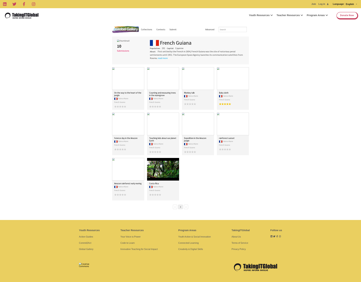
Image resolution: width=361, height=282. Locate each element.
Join (313, 4)
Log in (321, 4)
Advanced (209, 29)
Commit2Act (85, 243)
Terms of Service (240, 243)
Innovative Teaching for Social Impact (139, 249)
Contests (160, 29)
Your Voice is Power (130, 237)
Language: (338, 4)
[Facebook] (24, 4)
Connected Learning (188, 243)
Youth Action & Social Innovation (194, 237)
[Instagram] (34, 4)
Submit (173, 29)
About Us (236, 237)
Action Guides (86, 237)
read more (163, 58)
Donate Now (347, 15)
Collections (146, 29)
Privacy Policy (239, 249)
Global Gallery (125, 29)
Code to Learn (127, 243)
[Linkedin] (5, 4)
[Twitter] (14, 4)
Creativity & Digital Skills (190, 249)
